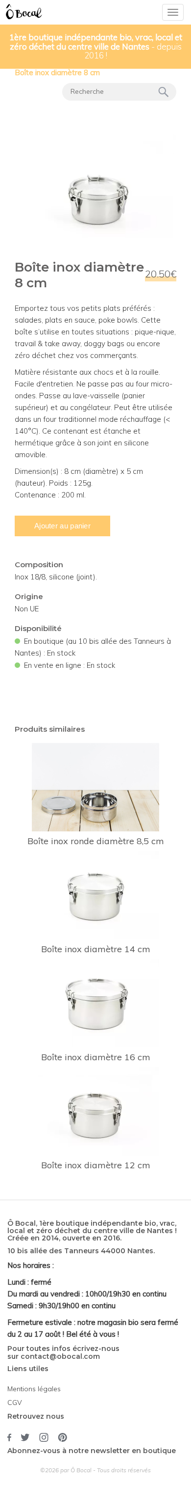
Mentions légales (34, 1388)
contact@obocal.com (60, 1356)
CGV (14, 1402)
